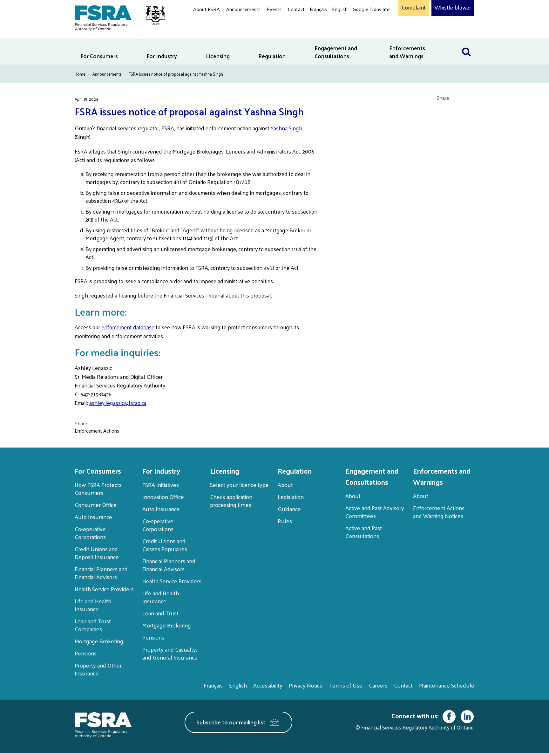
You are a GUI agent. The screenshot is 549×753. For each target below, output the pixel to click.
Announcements (243, 9)
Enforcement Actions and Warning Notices (438, 512)
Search (466, 42)
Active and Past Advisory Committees (374, 512)
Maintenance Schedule (446, 685)
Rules (285, 521)
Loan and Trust (160, 613)
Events (274, 9)
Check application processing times (231, 501)
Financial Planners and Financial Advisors (101, 573)
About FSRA (206, 9)
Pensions (86, 653)
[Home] (117, 16)
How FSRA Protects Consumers (98, 488)
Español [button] (362, 33)
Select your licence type (239, 485)
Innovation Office (163, 497)
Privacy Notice (306, 685)
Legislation (291, 497)
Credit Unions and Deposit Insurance (97, 553)
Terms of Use (346, 685)
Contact (296, 9)
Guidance (289, 509)
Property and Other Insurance (98, 669)
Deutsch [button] (363, 24)
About (285, 485)
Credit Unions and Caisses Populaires (164, 545)
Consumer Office (96, 505)
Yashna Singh (286, 128)
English (340, 9)
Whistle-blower (453, 7)
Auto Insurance (93, 517)
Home (80, 74)
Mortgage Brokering (99, 641)
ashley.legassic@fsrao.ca (117, 403)
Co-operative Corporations (90, 533)
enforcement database (127, 327)
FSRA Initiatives (160, 485)
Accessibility (267, 685)
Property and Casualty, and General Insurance (170, 653)
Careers (378, 685)
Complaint (414, 7)
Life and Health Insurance (93, 605)
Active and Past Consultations (363, 532)
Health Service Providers (104, 589)
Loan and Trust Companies (93, 625)
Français (318, 9)
